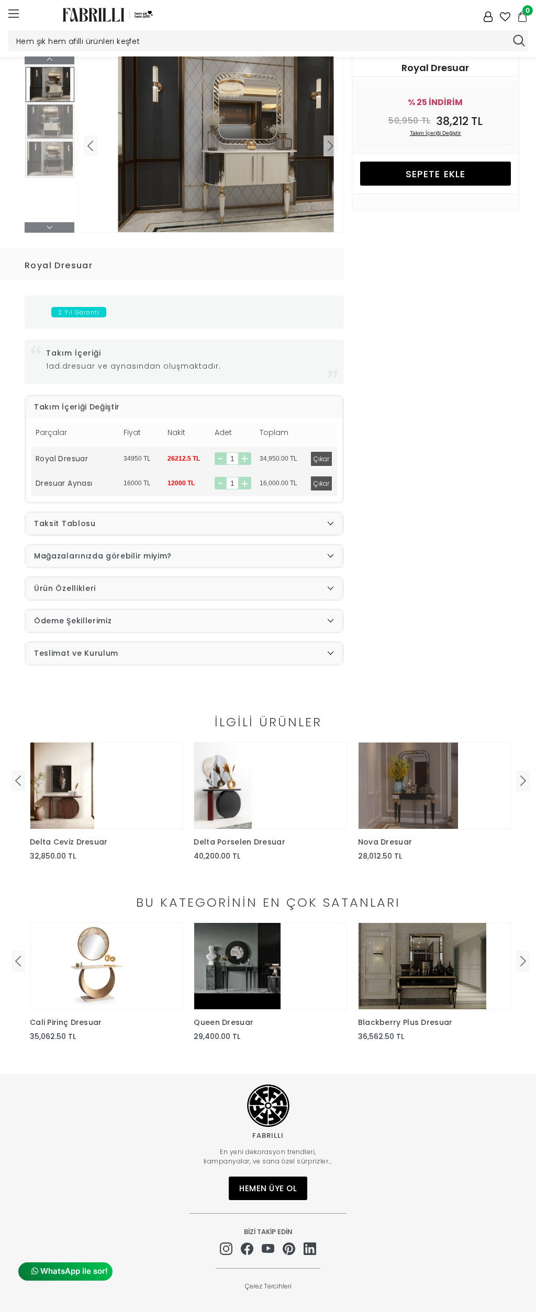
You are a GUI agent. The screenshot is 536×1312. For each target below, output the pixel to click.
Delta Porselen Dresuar (239, 842)
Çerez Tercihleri (268, 1286)
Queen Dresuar (223, 1022)
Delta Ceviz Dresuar (69, 842)
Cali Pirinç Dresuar (66, 1022)
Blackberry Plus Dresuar (405, 1022)
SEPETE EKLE (435, 173)
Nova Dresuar (385, 842)
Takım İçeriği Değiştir (435, 133)
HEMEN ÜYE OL (268, 1188)
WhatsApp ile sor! (73, 1271)
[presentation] (18, 780)
